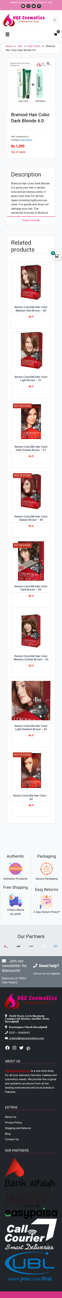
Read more (30, 220)
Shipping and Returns (18, 1128)
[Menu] (7, 34)
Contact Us (12, 1139)
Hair (20, 46)
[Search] (54, 20)
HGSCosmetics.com (17, 1070)
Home (8, 46)
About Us (10, 1117)
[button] (48, 64)
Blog (8, 1133)
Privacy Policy (13, 1122)
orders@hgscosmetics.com (26, 1038)
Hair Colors (34, 46)
